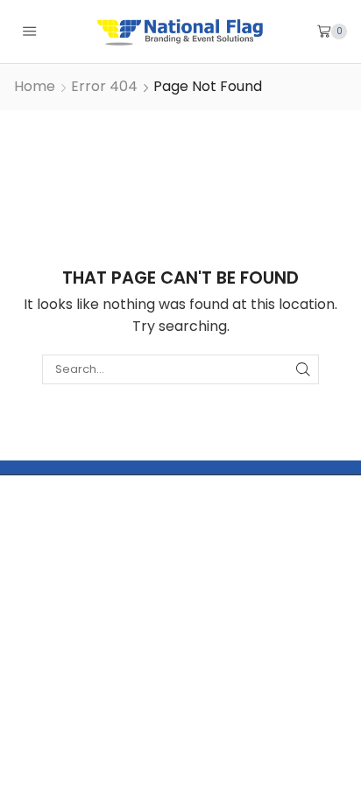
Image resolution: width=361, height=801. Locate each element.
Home (34, 86)
